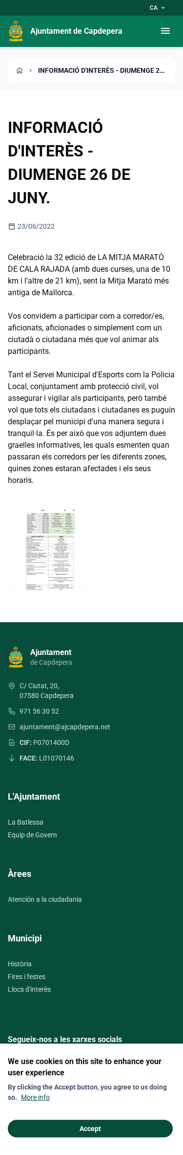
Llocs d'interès (29, 989)
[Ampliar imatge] (48, 550)
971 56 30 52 (39, 711)
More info (35, 1097)
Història (20, 964)
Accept (90, 1129)
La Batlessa (25, 822)
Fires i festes (26, 977)
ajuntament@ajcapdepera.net (65, 727)
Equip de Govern (32, 835)
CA (158, 8)
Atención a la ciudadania (45, 899)
